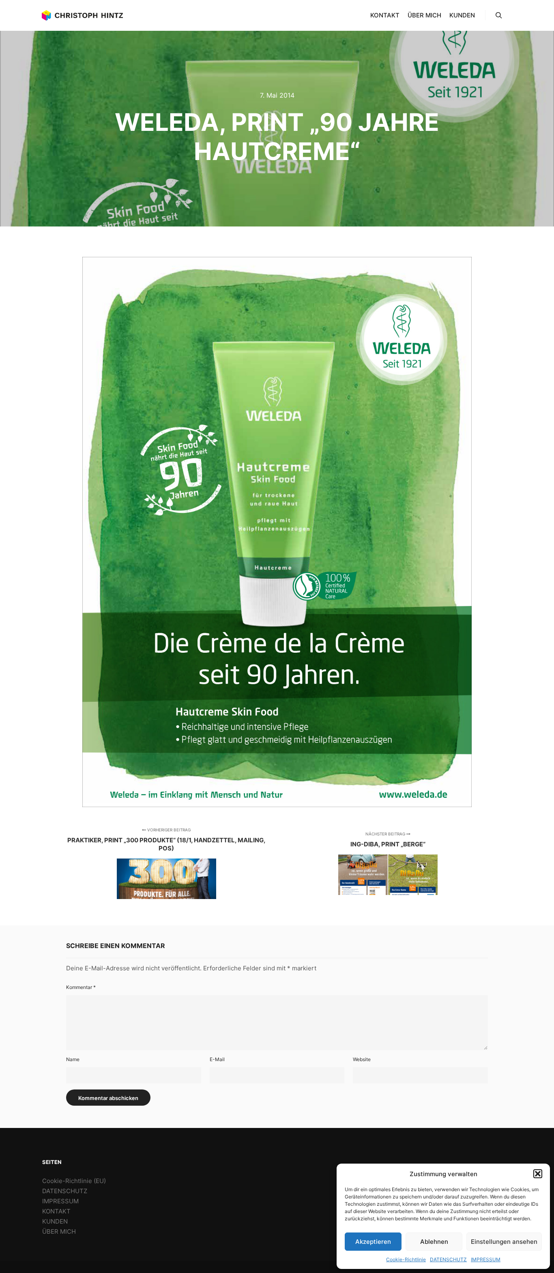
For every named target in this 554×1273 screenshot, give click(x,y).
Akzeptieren (373, 1241)
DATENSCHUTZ (448, 1259)
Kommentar (81, 987)
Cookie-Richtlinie (406, 1259)
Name (72, 1059)
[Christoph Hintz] (82, 15)
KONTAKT (56, 1211)
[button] (538, 1174)
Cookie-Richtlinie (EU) (74, 1181)
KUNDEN (55, 1221)
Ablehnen (434, 1241)
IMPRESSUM (485, 1259)
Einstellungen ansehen (504, 1241)
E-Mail (217, 1059)
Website (362, 1059)
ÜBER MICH (59, 1231)
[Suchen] (499, 15)
